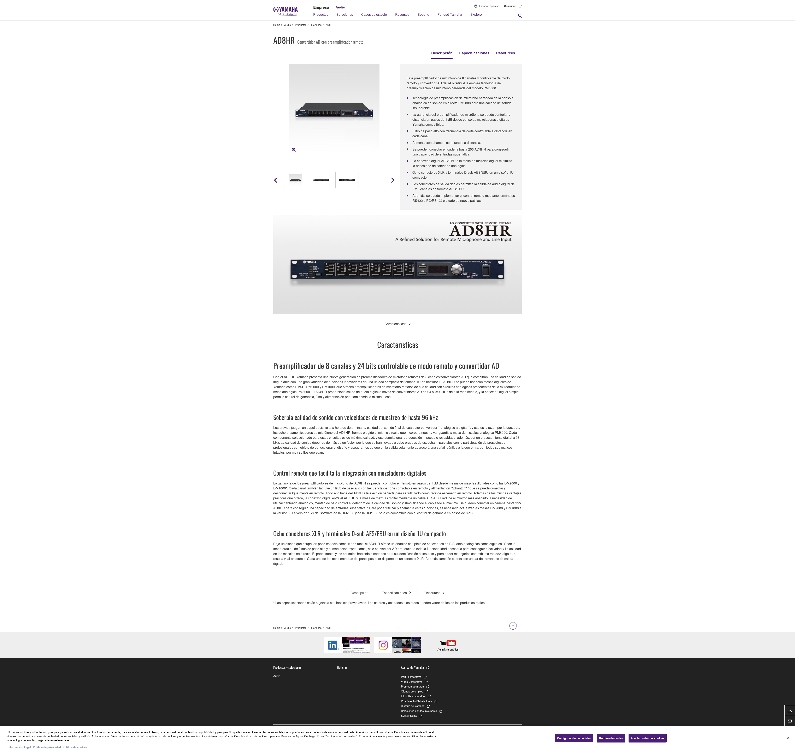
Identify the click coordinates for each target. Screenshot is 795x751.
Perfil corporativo (411, 677)
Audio (340, 7)
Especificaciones (474, 53)
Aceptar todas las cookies (647, 738)
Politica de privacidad (47, 747)
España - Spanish (489, 6)
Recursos (402, 14)
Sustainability (409, 716)
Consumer (510, 6)
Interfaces (316, 24)
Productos (320, 14)
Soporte (423, 14)
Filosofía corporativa (413, 696)
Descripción (442, 53)
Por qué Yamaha (449, 14)
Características (395, 323)
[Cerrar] (788, 738)
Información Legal (19, 747)
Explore (476, 14)
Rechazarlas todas (611, 738)
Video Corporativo (411, 682)
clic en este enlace (57, 740)
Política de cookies (75, 747)
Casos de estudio (374, 14)
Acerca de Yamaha (412, 667)
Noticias (342, 667)
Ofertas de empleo (412, 691)
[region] (397, 738)
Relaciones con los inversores (419, 711)
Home (276, 24)
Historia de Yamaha (412, 706)
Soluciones (344, 14)
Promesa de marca (412, 686)
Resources (505, 53)
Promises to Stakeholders (416, 701)
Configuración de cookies (574, 738)
